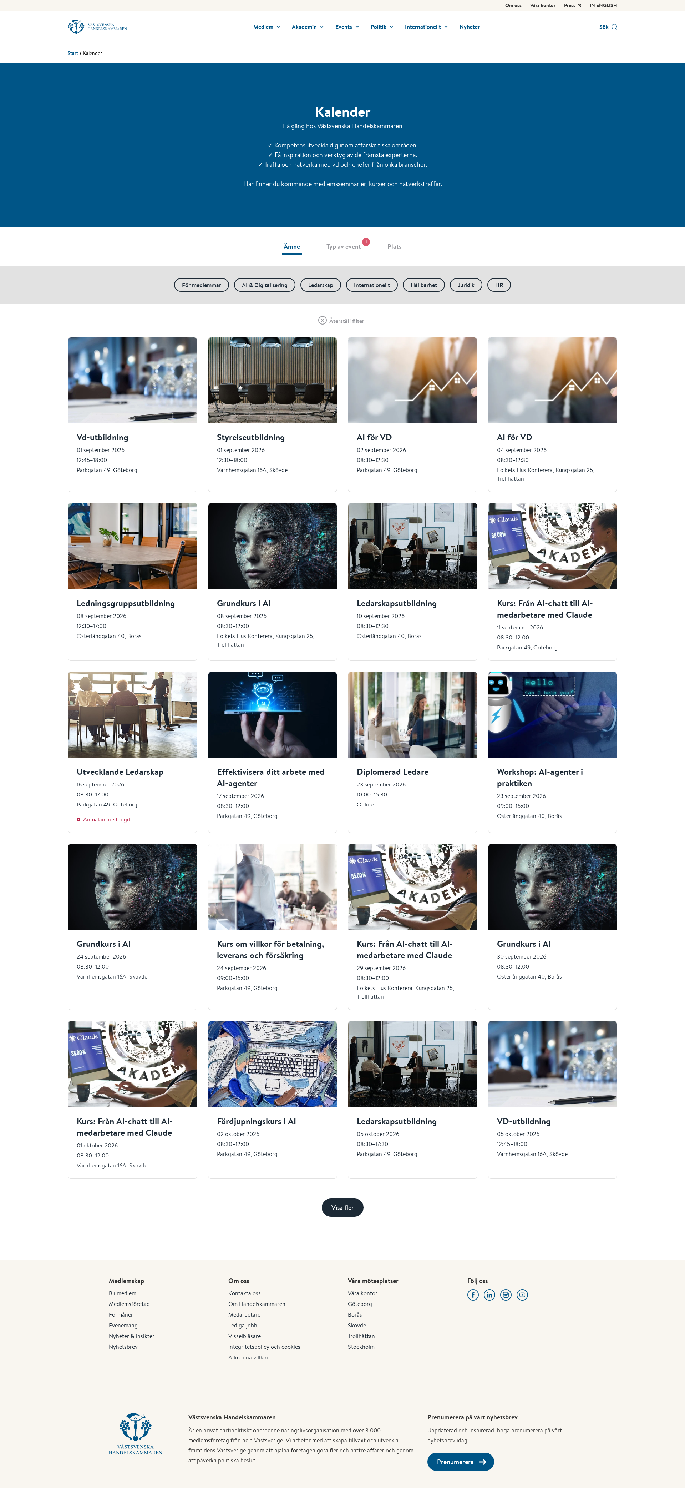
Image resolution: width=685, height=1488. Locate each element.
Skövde (357, 1325)
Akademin (304, 27)
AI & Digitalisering (265, 285)
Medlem (263, 27)
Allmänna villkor (248, 1357)
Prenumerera (455, 1461)
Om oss (513, 5)
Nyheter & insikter (131, 1336)
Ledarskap (320, 285)
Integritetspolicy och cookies (264, 1347)
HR (499, 285)
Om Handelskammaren (256, 1304)
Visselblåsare (244, 1336)
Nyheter (470, 27)
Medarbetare (244, 1314)
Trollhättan (361, 1336)
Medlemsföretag (129, 1304)
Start (73, 53)
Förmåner (121, 1314)
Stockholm (361, 1347)
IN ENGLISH (603, 5)
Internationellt (423, 27)
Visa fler (342, 1207)
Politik (378, 27)
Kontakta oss (244, 1293)
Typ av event (344, 245)
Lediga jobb (242, 1325)
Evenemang (123, 1325)
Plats (394, 246)
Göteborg (360, 1304)
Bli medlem (122, 1293)
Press (569, 5)
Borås (355, 1314)
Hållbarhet (424, 285)
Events (343, 27)
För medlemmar (201, 285)
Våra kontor (542, 5)
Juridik (466, 285)
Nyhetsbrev (123, 1347)
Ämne (292, 246)
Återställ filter (346, 321)
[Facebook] (473, 1295)
